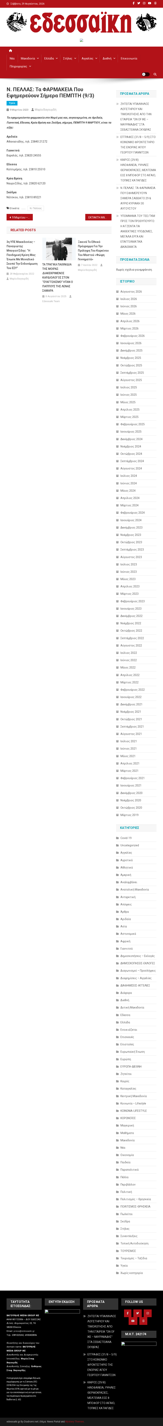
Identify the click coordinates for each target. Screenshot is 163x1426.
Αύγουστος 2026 (131, 291)
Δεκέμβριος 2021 (131, 704)
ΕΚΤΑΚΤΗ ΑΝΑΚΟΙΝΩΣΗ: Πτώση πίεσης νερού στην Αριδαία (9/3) (100, 217)
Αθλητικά (126, 867)
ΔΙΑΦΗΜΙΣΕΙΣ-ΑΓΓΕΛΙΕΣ (135, 985)
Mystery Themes (74, 1421)
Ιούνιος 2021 (128, 748)
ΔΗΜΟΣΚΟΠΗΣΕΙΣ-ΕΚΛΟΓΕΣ (137, 963)
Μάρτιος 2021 (129, 770)
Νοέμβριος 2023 (130, 534)
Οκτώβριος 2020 (131, 807)
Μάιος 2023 (128, 579)
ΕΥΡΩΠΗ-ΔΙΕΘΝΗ (131, 1066)
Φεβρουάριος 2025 (132, 424)
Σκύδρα (125, 1221)
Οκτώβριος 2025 (131, 365)
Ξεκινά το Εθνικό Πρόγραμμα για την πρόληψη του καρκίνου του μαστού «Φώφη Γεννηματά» (93, 250)
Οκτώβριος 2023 (131, 542)
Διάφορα (126, 992)
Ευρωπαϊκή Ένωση (132, 1051)
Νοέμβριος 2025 (130, 357)
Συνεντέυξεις (129, 1236)
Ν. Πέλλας (36, 208)
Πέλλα (124, 1177)
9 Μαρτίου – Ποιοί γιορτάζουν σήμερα (22, 217)
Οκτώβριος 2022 (131, 630)
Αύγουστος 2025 (131, 380)
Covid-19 (126, 838)
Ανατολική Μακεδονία (134, 889)
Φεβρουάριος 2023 (132, 601)
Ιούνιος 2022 (128, 660)
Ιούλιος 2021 (128, 741)
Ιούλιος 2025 (128, 387)
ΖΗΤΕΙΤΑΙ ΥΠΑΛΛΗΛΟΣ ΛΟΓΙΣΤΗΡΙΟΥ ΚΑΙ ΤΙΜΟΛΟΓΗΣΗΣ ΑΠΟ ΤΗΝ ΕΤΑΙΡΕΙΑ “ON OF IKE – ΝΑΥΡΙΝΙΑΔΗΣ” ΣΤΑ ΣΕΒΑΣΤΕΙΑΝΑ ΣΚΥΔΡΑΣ (135, 116)
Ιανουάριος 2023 (131, 608)
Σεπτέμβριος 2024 (132, 461)
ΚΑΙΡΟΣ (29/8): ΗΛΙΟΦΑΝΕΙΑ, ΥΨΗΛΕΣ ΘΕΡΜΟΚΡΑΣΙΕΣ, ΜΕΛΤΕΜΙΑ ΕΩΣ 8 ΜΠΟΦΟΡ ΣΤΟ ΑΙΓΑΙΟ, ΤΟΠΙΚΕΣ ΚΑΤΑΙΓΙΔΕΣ (138, 170)
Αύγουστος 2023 (131, 557)
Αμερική (125, 874)
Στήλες (67, 58)
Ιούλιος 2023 (128, 564)
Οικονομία (127, 1155)
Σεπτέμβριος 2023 (132, 549)
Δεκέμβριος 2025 (131, 350)
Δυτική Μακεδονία (132, 1007)
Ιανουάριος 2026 (131, 343)
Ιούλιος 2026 (128, 299)
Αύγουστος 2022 (131, 645)
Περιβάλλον (128, 1184)
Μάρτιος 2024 (129, 505)
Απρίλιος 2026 (130, 321)
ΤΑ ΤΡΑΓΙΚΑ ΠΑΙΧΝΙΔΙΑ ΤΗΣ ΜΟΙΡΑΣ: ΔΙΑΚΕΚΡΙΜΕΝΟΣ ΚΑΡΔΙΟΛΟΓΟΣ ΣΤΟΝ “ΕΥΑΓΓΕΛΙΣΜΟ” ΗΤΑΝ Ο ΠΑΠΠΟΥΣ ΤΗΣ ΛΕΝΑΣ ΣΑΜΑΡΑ (57, 277)
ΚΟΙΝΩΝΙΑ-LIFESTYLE (133, 1110)
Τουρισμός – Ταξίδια (133, 1258)
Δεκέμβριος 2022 (131, 616)
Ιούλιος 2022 (128, 652)
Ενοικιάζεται (128, 1029)
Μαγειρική (127, 1125)
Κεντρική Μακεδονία (133, 1096)
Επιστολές (127, 1044)
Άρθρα (124, 911)
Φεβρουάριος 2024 (132, 512)
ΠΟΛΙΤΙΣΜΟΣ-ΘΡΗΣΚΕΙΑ (135, 1206)
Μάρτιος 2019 (129, 815)
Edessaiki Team (51, 301)
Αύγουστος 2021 (131, 734)
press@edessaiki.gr (24, 1331)
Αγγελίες (87, 58)
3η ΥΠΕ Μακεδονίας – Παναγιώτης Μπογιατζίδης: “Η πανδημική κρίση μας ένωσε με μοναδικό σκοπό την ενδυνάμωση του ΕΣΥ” (22, 255)
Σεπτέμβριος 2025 (132, 372)
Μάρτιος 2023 (129, 593)
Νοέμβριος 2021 (130, 711)
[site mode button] (146, 74)
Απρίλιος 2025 (130, 409)
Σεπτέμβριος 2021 (132, 726)
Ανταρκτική (128, 897)
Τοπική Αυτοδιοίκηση (134, 1243)
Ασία (123, 926)
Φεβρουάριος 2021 (132, 778)
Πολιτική (126, 1191)
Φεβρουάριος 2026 (132, 335)
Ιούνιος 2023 (128, 571)
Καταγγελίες (128, 1088)
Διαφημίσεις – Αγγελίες (136, 978)
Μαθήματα (127, 1133)
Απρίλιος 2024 (130, 498)
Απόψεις (126, 904)
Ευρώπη (125, 1059)
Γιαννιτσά (126, 948)
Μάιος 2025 (128, 402)
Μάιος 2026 (128, 313)
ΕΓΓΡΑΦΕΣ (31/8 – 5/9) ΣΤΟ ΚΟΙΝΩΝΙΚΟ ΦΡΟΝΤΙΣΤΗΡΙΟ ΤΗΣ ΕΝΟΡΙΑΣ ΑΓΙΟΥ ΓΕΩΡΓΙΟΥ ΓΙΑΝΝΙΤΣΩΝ (138, 144)
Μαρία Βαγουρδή (45, 109)
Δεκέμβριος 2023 (131, 527)
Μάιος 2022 (128, 667)
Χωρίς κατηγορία (131, 1273)
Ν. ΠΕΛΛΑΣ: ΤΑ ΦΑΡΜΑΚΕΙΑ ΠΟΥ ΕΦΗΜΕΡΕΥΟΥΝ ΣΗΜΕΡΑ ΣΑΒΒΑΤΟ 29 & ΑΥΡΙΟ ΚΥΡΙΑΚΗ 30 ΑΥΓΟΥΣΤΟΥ (137, 198)
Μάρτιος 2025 (129, 417)
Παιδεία (125, 1162)
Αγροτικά (126, 860)
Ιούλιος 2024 (128, 475)
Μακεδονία (28, 58)
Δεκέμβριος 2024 (131, 439)
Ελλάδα (49, 58)
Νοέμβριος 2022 (130, 623)
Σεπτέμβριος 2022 (132, 638)
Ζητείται (126, 1073)
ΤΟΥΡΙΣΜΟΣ (128, 1251)
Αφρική (125, 941)
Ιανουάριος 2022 (131, 697)
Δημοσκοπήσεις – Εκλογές (137, 956)
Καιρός (124, 1081)
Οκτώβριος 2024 (131, 453)
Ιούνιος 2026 (128, 306)
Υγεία (12, 103)
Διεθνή (107, 58)
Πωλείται (126, 1214)
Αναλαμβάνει (128, 882)
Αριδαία (125, 919)
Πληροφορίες (18, 66)
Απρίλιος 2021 (130, 763)
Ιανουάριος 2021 (131, 785)
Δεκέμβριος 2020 (131, 793)
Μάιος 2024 (128, 490)
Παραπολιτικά (129, 1169)
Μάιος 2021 (128, 756)
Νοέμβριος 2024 (130, 446)
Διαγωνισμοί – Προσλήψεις (138, 970)
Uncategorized (129, 845)
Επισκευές (127, 1037)
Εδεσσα (125, 1015)
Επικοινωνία (129, 58)
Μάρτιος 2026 (129, 328)
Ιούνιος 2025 (128, 394)
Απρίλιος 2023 (130, 586)
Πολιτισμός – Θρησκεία (135, 1199)
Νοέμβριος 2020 (130, 800)
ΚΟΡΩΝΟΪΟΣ (128, 1118)
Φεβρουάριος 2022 (132, 689)
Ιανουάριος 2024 (131, 520)
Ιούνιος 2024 (128, 483)
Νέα (12, 58)
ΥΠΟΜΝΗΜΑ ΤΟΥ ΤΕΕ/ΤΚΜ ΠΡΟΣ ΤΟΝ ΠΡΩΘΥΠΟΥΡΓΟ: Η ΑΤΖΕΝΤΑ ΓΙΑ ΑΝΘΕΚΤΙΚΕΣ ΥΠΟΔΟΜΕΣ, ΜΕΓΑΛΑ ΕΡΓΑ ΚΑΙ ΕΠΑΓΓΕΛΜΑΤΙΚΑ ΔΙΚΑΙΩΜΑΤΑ (137, 231)
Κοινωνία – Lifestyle (133, 1103)
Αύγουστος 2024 (131, 468)
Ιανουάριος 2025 (131, 431)
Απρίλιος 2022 (130, 675)
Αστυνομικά (128, 933)
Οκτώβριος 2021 (131, 719)
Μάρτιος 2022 (129, 682)
